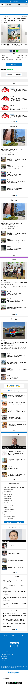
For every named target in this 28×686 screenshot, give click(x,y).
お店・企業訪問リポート (9, 509)
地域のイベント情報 (8, 489)
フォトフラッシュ (4, 16)
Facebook (10, 646)
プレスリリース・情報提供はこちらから (9, 652)
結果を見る (19, 522)
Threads (17, 646)
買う (15, 4)
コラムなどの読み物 (8, 518)
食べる (7, 4)
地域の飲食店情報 (8, 500)
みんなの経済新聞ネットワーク (14, 672)
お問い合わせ (4, 656)
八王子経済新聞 (14, 2)
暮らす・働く (20, 4)
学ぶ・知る (25, 4)
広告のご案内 (4, 658)
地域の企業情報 (7, 496)
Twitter (14, 646)
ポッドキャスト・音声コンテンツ (12, 516)
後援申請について (5, 660)
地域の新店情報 (7, 491)
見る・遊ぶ (11, 4)
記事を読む (14, 64)
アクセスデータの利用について (7, 654)
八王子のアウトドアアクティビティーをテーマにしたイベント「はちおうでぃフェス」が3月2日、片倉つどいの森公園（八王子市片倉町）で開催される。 (14, 46)
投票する (9, 522)
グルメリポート (7, 507)
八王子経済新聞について (6, 651)
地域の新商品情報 (8, 494)
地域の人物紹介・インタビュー (11, 503)
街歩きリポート (7, 511)
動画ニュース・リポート (9, 514)
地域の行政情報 (7, 498)
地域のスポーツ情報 (8, 505)
